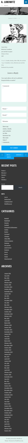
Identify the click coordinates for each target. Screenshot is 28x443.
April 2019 (7, 359)
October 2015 (7, 412)
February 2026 (8, 282)
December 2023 (8, 309)
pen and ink (21, 63)
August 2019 (7, 354)
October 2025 (7, 289)
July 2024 (6, 302)
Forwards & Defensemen (10, 227)
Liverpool (6, 234)
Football (6, 225)
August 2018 (7, 361)
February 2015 (8, 428)
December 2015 (8, 408)
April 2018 (7, 370)
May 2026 (6, 278)
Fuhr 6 (3, 177)
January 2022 (7, 327)
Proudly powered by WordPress (14, 438)
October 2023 (7, 311)
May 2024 (6, 305)
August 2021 (7, 334)
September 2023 (8, 314)
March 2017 (7, 383)
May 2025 (6, 298)
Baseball (6, 218)
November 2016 (8, 390)
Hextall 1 (3, 175)
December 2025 (8, 287)
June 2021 (6, 336)
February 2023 (8, 316)
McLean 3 (3, 173)
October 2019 (7, 350)
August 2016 (7, 397)
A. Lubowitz (8, 2)
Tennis (6, 256)
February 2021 (8, 343)
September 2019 (8, 352)
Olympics (6, 236)
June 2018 (6, 365)
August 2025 (7, 293)
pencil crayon (7, 247)
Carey (12, 63)
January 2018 (7, 374)
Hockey (12, 60)
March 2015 (7, 426)
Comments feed (8, 201)
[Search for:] (10, 5)
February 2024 (8, 307)
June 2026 (6, 275)
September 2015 (8, 415)
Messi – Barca (9, 156)
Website (5, 121)
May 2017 (6, 381)
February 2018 (8, 372)
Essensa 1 (3, 179)
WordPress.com (19, 441)
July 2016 (6, 399)
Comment (6, 87)
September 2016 (8, 394)
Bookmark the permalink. (7, 67)
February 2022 (8, 325)
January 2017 (7, 385)
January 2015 (7, 430)
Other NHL (16, 60)
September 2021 (8, 332)
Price (2, 65)
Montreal (16, 63)
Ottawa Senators (8, 241)
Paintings (6, 243)
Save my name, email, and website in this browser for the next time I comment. (7, 134)
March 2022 (7, 323)
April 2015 (7, 424)
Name (5, 109)
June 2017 (6, 379)
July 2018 (6, 363)
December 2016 (8, 388)
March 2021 (7, 341)
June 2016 (6, 401)
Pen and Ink (23, 60)
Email (5, 115)
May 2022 (6, 318)
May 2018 (6, 368)
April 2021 (7, 338)
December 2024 (8, 300)
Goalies (8, 60)
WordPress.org (8, 204)
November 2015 (8, 410)
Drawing (6, 223)
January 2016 (7, 406)
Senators (6, 250)
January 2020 (7, 347)
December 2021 (8, 329)
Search (3, 184)
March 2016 (7, 403)
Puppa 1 (3, 170)
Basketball (7, 220)
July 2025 (6, 296)
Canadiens (7, 63)
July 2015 (6, 419)
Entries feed (7, 199)
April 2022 (7, 320)
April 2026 (7, 280)
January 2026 (7, 284)
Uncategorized (8, 259)
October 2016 (7, 392)
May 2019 (6, 356)
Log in (6, 197)
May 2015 (6, 421)
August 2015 (7, 417)
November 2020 (8, 345)
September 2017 (8, 377)
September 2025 (8, 291)
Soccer (6, 252)
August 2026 (7, 273)
